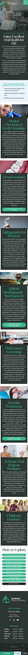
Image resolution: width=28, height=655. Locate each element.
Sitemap (23, 645)
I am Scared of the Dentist (14, 571)
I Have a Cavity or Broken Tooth (14, 558)
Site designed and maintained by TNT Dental (14, 649)
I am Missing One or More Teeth (14, 561)
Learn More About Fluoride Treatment (14, 438)
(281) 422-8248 (14, 612)
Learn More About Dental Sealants (14, 209)
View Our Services (14, 583)
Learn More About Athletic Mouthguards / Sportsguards (14, 325)
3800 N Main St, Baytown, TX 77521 (14, 615)
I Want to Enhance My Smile (14, 564)
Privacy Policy (14, 647)
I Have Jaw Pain (14, 577)
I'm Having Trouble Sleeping (14, 574)
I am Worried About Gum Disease (14, 555)
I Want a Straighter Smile (14, 567)
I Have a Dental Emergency (14, 580)
